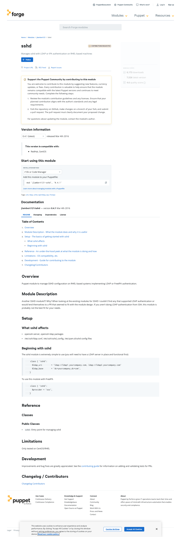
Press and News (96, 511)
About (92, 499)
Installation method (31, 168)
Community (94, 502)
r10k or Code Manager (35, 171)
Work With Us (95, 508)
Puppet (139, 15)
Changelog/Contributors (36, 264)
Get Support (69, 499)
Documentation (70, 505)
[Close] (157, 529)
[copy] (106, 182)
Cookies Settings (112, 529)
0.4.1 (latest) (29, 136)
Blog (91, 505)
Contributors (39, 483)
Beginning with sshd (37, 245)
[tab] (26, 214)
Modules (118, 15)
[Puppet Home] (19, 504)
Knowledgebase (70, 502)
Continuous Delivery (43, 499)
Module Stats (128, 68)
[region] (90, 529)
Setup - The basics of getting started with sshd (47, 236)
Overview (29, 227)
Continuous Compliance (44, 502)
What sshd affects (36, 241)
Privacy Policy (19, 530)
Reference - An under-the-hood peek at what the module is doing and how (61, 251)
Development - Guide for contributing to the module (50, 260)
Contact (93, 514)
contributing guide (90, 466)
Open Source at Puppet (73, 508)
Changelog (27, 483)
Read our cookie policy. (48, 534)
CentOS (42, 151)
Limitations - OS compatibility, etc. (41, 255)
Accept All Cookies (134, 529)
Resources (162, 15)
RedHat (34, 151)
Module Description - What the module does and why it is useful (56, 232)
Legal (9, 530)
